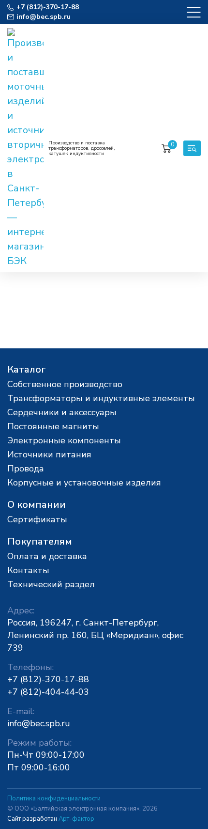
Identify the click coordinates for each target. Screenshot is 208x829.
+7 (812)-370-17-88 (48, 679)
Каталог (26, 369)
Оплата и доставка (47, 556)
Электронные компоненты (64, 440)
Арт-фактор (76, 818)
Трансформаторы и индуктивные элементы (101, 398)
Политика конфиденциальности (54, 798)
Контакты (28, 570)
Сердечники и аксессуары (62, 412)
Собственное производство (64, 384)
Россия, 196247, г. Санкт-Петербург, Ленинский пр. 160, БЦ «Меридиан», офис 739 (95, 635)
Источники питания (49, 454)
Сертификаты (37, 519)
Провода (25, 468)
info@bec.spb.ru (38, 723)
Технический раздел (51, 584)
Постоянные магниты (53, 426)
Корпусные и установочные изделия (84, 482)
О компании (36, 504)
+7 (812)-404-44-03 (48, 692)
